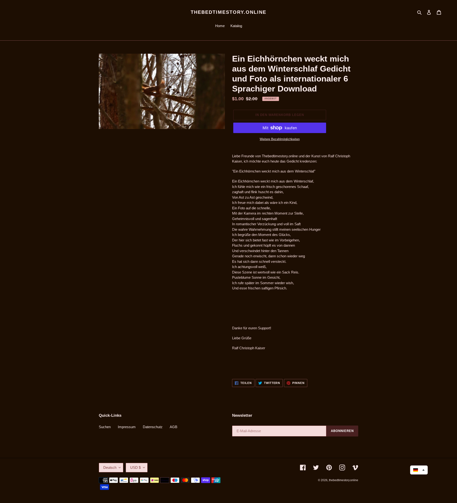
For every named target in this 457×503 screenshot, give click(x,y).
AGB (173, 427)
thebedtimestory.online (228, 12)
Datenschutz (153, 427)
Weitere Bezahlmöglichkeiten (280, 139)
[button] (418, 470)
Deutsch (109, 467)
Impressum (127, 427)
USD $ (135, 467)
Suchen (105, 427)
